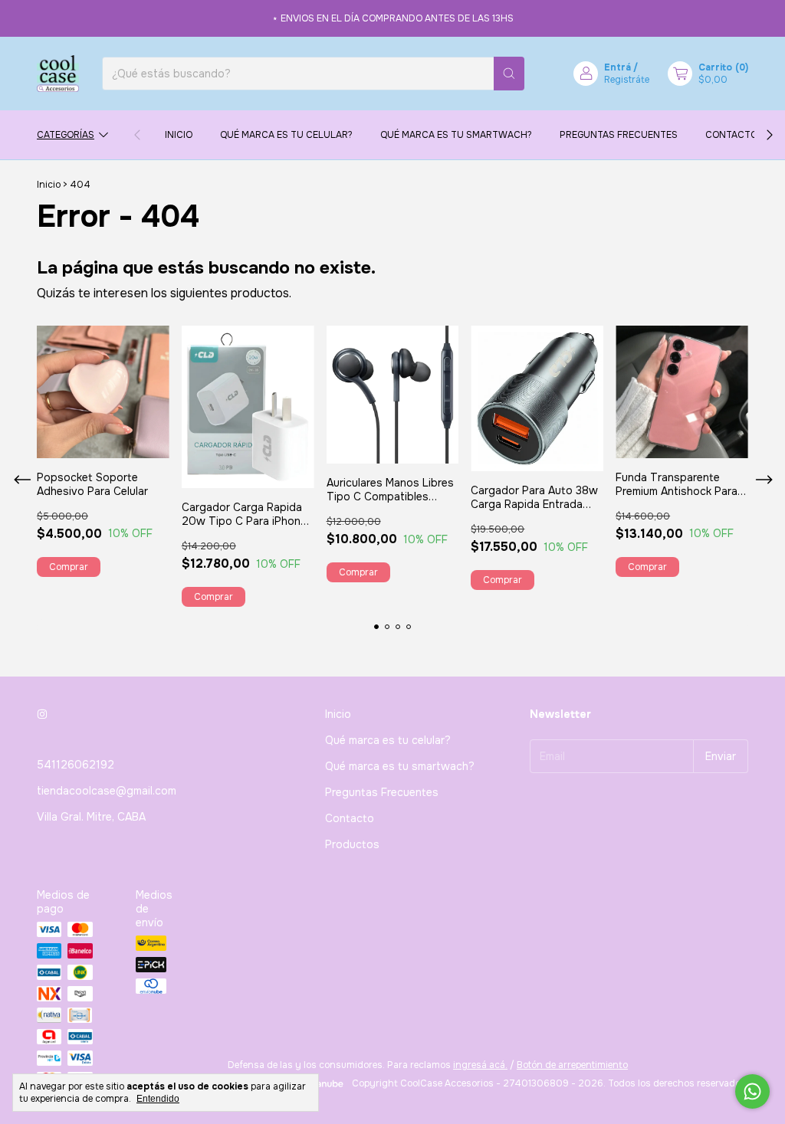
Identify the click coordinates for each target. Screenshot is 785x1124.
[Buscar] (509, 73)
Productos (352, 844)
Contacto (731, 135)
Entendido (157, 1098)
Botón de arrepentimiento (572, 1065)
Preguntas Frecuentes (619, 135)
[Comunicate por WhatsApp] (752, 1091)
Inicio (178, 135)
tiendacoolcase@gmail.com (106, 791)
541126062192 (75, 765)
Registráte (626, 80)
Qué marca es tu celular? (286, 135)
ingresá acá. (480, 1065)
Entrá (617, 67)
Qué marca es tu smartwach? (456, 135)
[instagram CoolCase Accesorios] (42, 714)
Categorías (65, 135)
